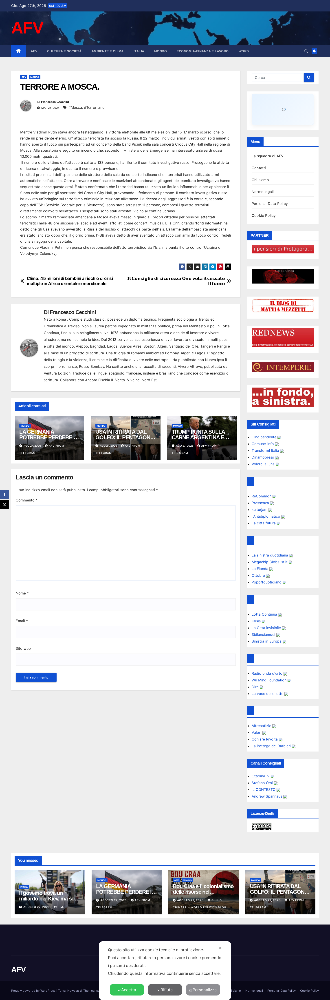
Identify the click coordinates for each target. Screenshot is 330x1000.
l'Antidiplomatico (266, 516)
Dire (256, 687)
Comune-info (263, 443)
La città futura (264, 523)
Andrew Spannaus (267, 796)
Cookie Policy (264, 215)
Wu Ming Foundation (270, 680)
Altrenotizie (262, 725)
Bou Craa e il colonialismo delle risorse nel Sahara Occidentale (203, 891)
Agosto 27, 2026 (37, 907)
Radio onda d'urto (268, 673)
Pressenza (261, 503)
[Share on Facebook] (4, 494)
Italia (139, 51)
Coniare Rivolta (265, 739)
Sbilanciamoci (264, 634)
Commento (26, 500)
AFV (27, 27)
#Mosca (75, 107)
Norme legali (263, 191)
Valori (257, 732)
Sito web (23, 648)
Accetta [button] (128, 989)
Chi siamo (260, 179)
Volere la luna (264, 464)
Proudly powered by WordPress (33, 990)
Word (244, 51)
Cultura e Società (64, 51)
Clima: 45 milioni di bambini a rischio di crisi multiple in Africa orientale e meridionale (70, 281)
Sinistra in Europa (267, 641)
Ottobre (259, 575)
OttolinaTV (261, 776)
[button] (306, 51)
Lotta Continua (265, 614)
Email (22, 621)
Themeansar (91, 990)
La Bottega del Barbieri (272, 746)
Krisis (257, 621)
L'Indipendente (264, 437)
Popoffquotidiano (267, 582)
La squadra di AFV (268, 156)
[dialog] (165, 970)
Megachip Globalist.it (270, 562)
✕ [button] (220, 948)
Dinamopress (263, 457)
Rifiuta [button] (167, 989)
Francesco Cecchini (55, 102)
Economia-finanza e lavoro (203, 51)
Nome (22, 593)
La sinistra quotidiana (270, 555)
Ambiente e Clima (108, 51)
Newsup (73, 990)
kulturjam (260, 509)
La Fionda (260, 568)
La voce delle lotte (268, 693)
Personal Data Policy (270, 203)
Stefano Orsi (263, 782)
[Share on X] (4, 504)
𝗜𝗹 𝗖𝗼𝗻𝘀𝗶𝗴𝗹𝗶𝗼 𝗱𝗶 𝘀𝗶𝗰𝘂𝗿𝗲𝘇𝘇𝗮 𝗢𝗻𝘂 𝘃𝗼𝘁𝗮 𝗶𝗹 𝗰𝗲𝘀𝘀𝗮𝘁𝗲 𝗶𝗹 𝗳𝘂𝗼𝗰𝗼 (176, 281)
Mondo (160, 51)
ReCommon (262, 496)
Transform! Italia (266, 450)
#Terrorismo (94, 107)
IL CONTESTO (264, 789)
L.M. (61, 907)
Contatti (259, 168)
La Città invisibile (267, 627)
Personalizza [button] (205, 989)
